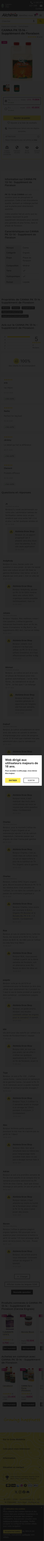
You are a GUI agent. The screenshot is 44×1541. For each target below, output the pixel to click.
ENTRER (13, 780)
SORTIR (31, 780)
